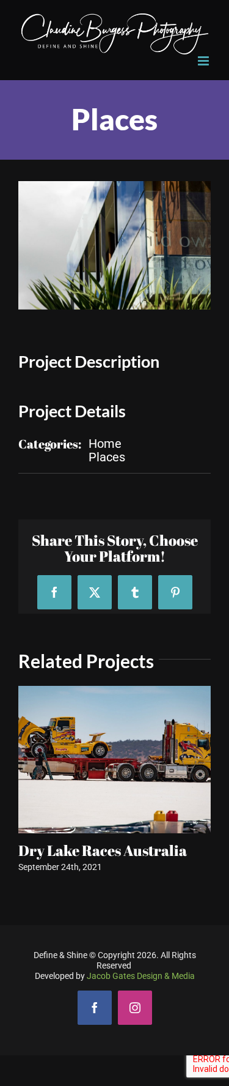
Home (105, 443)
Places (107, 457)
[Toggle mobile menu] (204, 60)
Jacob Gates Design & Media (141, 976)
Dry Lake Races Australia (102, 850)
